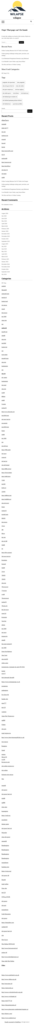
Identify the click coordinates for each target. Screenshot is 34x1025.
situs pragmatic (21, 82)
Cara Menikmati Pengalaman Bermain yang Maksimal (15, 58)
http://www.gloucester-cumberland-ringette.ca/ (15, 1009)
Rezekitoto (4, 560)
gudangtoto (5, 690)
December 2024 (6, 264)
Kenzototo (4, 617)
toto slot (4, 132)
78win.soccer (5, 587)
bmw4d (3, 143)
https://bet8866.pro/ (6, 499)
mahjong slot (5, 135)
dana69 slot (4, 331)
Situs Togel (4, 655)
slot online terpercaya (8, 766)
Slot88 (3, 545)
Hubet (3, 430)
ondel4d (4, 286)
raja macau (4, 305)
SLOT (3, 154)
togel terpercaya (6, 733)
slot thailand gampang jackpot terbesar (12, 100)
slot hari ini (4, 461)
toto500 (3, 484)
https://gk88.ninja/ (6, 476)
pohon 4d (4, 952)
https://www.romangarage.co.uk (11, 682)
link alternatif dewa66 (8, 677)
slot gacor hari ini (6, 419)
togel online (4, 354)
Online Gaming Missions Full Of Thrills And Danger (15, 50)
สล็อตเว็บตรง (5, 120)
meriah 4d (4, 297)
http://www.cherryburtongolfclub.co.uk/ (13, 737)
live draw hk (5, 694)
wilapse (17, 17)
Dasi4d (4, 880)
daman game (5, 824)
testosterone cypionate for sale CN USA (13, 667)
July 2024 (4, 274)
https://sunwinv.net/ (6, 162)
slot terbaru (16, 93)
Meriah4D (4, 290)
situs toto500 (5, 659)
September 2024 (6, 271)
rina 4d (3, 373)
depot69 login (5, 358)
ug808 (3, 720)
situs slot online (20, 86)
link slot (4, 537)
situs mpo (4, 807)
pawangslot (4, 423)
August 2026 (5, 213)
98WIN (3, 518)
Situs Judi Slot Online (8, 961)
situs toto (4, 339)
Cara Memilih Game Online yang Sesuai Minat (13, 61)
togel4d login (5, 514)
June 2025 (4, 249)
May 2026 (4, 221)
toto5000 (4, 343)
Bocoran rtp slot (6, 762)
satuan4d (4, 841)
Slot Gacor (5, 939)
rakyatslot (4, 173)
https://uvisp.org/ (6, 871)
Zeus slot (4, 888)
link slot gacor (5, 609)
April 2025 (4, 254)
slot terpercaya (24, 93)
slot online (5, 770)
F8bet (3, 965)
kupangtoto (5, 811)
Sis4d (3, 750)
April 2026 (4, 223)
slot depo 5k (5, 170)
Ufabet (3, 724)
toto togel (4, 385)
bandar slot (5, 699)
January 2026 (5, 231)
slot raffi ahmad (5, 465)
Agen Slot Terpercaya (8, 716)
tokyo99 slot (5, 446)
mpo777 (4, 703)
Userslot (4, 404)
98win (3, 533)
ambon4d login (5, 293)
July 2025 (4, 246)
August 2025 (5, 244)
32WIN (3, 491)
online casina (5, 663)
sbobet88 (4, 124)
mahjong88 (4, 158)
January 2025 (5, 261)
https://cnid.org (6, 815)
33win (3, 526)
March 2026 (5, 226)
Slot (3, 779)
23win (3, 571)
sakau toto (4, 320)
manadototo (5, 862)
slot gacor (4, 453)
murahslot (4, 820)
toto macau (5, 742)
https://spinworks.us (7, 988)
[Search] (31, 21)
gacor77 (4, 673)
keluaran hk (4, 636)
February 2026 (5, 228)
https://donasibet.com (8, 922)
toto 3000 (4, 438)
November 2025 (6, 236)
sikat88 (3, 335)
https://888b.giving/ (6, 469)
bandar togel (5, 301)
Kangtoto (4, 746)
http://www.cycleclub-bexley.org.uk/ (12, 992)
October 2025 (5, 238)
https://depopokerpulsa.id (9, 1005)
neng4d (4, 785)
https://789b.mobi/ (6, 449)
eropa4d (4, 139)
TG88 (3, 480)
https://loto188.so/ (6, 166)
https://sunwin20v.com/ (7, 151)
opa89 (3, 392)
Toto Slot (4, 621)
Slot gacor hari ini (6, 556)
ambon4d (4, 328)
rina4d (3, 309)
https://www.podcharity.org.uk (10, 975)
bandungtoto (5, 366)
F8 (2, 548)
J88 (2, 529)
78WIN (3, 575)
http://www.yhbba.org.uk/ (9, 979)
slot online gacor (7, 93)
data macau (4, 312)
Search (3, 108)
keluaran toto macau (7, 774)
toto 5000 (4, 316)
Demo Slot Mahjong (7, 651)
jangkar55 (4, 408)
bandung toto (5, 867)
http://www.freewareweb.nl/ (10, 948)
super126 (4, 613)
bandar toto (4, 347)
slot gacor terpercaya (8, 89)
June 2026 (4, 218)
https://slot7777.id (7, 1001)
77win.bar (4, 590)
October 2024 (5, 269)
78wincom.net (5, 598)
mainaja (3, 754)
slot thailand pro (7, 104)
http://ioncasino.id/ (7, 983)
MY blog (4, 73)
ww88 (3, 594)
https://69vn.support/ (7, 552)
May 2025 (4, 251)
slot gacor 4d (5, 875)
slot (2, 324)
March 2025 (5, 256)
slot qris (4, 729)
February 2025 (5, 259)
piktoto (3, 625)
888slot (3, 396)
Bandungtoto (5, 845)
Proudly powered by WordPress (13, 1022)
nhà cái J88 (4, 541)
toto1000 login (5, 415)
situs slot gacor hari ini (8, 86)
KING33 (4, 488)
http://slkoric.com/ (7, 1013)
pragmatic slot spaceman (9, 82)
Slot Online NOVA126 (8, 944)
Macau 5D (4, 757)
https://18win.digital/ (7, 472)
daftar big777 (5, 128)
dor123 (4, 707)
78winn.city (5, 606)
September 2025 (6, 241)
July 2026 (4, 216)
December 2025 (6, 233)
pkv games (4, 377)
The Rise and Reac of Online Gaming (11, 64)
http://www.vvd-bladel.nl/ (9, 996)
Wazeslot (4, 832)
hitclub (3, 147)
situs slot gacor (5, 503)
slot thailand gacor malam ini (10, 96)
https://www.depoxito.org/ (8, 411)
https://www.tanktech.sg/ (9, 1018)
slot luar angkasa (19, 89)
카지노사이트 (6, 897)
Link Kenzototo (6, 914)
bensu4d (4, 564)
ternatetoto (5, 686)
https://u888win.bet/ (6, 495)
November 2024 (6, 266)
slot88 (3, 177)
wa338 (3, 759)
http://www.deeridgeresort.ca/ (10, 957)
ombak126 (5, 927)
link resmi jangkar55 (7, 644)
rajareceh (4, 457)
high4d (3, 671)
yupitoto (4, 712)
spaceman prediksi (17, 104)
